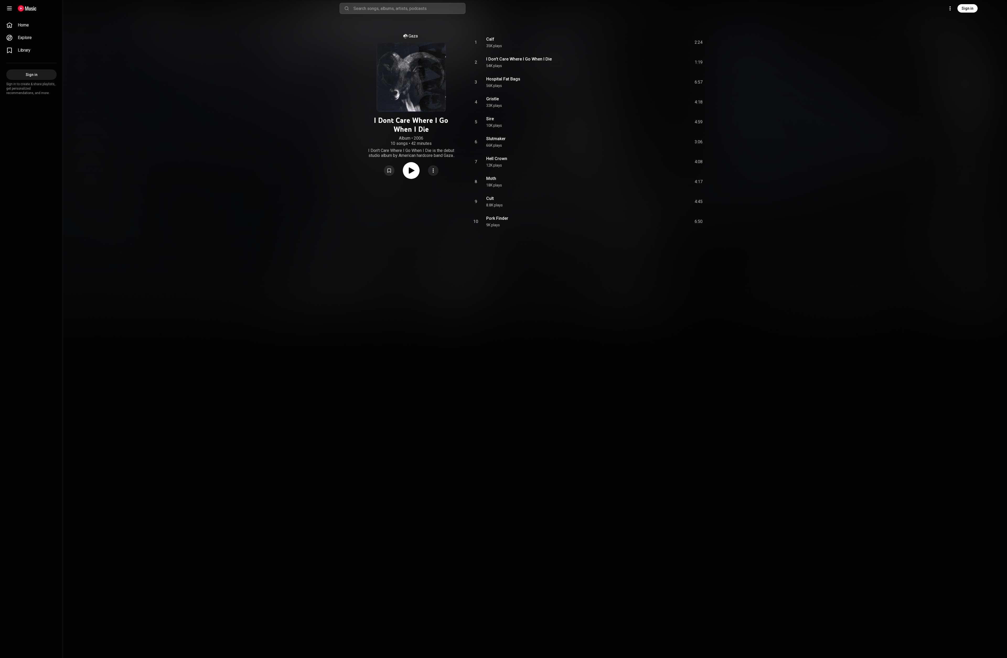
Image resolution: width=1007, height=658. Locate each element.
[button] (389, 170)
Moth (491, 178)
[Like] (656, 42)
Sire (490, 118)
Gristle (492, 98)
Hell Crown (496, 158)
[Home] (27, 8)
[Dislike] (667, 42)
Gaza (413, 36)
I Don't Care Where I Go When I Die (519, 59)
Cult (490, 198)
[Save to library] (389, 170)
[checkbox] (699, 42)
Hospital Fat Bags (503, 78)
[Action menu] (433, 170)
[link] (31, 25)
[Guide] (9, 8)
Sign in (967, 8)
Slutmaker (496, 138)
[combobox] (409, 8)
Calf (490, 39)
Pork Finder (497, 218)
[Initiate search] (346, 8)
